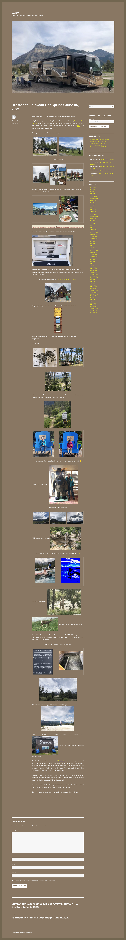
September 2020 (94, 278)
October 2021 (93, 254)
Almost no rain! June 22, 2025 (97, 143)
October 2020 (93, 276)
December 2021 (94, 251)
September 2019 (94, 294)
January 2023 (93, 231)
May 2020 (92, 281)
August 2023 (93, 218)
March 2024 (93, 209)
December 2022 (94, 232)
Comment (15, 830)
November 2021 (94, 252)
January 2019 (93, 306)
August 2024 (93, 200)
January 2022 (93, 249)
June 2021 (92, 261)
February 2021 (93, 269)
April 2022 (92, 247)
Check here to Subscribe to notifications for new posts (34, 880)
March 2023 (93, 227)
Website (14, 872)
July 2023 (92, 220)
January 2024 (93, 213)
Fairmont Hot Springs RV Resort (67, 279)
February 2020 (93, 287)
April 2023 (92, 225)
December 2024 (94, 195)
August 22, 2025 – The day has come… (100, 139)
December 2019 (94, 290)
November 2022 (94, 234)
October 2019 (93, 292)
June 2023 (92, 222)
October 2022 (93, 236)
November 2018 (94, 310)
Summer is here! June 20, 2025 (98, 147)
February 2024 (93, 211)
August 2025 (93, 187)
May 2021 (92, 263)
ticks (78, 125)
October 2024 (93, 196)
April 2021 (92, 265)
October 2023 (93, 214)
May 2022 (92, 245)
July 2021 (92, 260)
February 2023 (93, 229)
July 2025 (92, 189)
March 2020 (93, 285)
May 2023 (92, 223)
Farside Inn (61, 761)
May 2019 (92, 299)
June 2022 (92, 243)
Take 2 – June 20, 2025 (96, 145)
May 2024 (92, 205)
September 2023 (94, 216)
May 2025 (92, 193)
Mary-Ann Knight (16, 120)
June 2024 (92, 204)
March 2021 (93, 267)
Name (14, 856)
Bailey (15, 13)
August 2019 (93, 296)
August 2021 (93, 258)
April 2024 (92, 207)
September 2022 (94, 238)
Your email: (91, 119)
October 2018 (93, 312)
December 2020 (94, 272)
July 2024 (92, 202)
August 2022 (93, 240)
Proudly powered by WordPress (24, 932)
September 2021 (94, 256)
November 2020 (94, 274)
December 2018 (94, 308)
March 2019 (93, 303)
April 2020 (92, 283)
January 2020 (93, 288)
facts (78, 553)
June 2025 (92, 191)
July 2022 (92, 242)
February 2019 (93, 305)
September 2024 (94, 198)
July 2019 (92, 297)
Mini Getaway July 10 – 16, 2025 (98, 141)
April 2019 (92, 301)
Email (14, 864)
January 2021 (93, 270)
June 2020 (92, 279)
